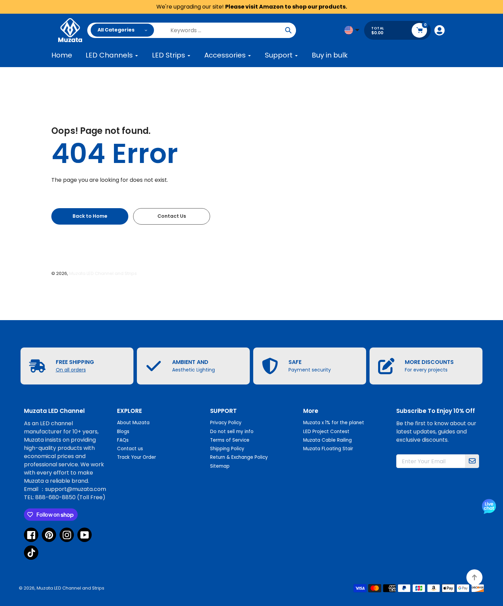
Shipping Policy (227, 448)
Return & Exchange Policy (239, 457)
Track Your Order (136, 457)
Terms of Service (229, 440)
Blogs (123, 431)
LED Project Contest (326, 431)
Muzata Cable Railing (327, 440)
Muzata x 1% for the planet (333, 422)
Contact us (130, 448)
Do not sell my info (232, 431)
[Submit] (472, 461)
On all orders (71, 369)
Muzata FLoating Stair (328, 448)
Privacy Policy (226, 422)
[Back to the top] (474, 577)
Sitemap (220, 466)
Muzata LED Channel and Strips (103, 273)
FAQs (123, 440)
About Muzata (133, 422)
